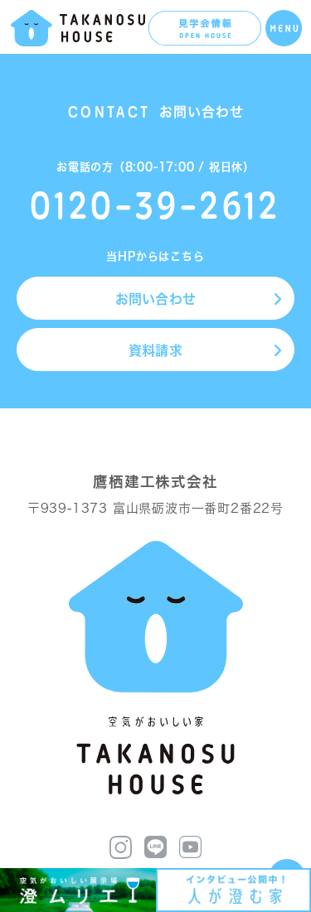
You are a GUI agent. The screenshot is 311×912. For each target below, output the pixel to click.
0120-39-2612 (155, 205)
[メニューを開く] (283, 28)
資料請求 (155, 350)
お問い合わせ (155, 299)
